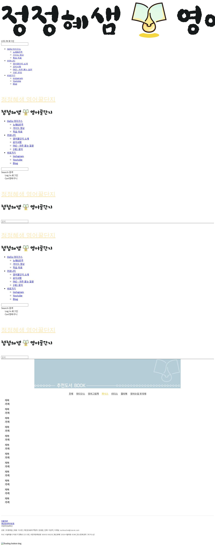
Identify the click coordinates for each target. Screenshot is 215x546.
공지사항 (17, 66)
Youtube (17, 81)
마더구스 (80, 393)
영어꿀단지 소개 (20, 63)
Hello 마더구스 (14, 49)
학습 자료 (17, 57)
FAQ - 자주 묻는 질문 (22, 69)
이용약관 (4, 521)
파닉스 (105, 393)
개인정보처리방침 (7, 523)
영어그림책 (93, 393)
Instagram (18, 78)
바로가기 (11, 75)
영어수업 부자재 (138, 393)
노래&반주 (18, 52)
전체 (71, 393)
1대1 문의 (17, 72)
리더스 (114, 393)
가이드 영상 (18, 54)
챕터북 (124, 393)
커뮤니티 (11, 60)
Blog (15, 83)
